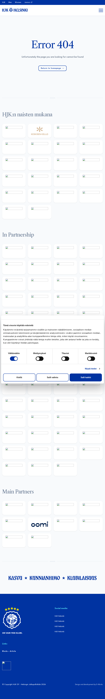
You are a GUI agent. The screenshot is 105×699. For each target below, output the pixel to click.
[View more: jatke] (91, 163)
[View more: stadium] (91, 180)
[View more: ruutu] (14, 524)
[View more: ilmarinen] (14, 420)
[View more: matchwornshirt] (91, 196)
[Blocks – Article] (6, 665)
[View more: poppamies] (14, 251)
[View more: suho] (14, 212)
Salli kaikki (86, 377)
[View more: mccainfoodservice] (14, 267)
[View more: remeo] (39, 469)
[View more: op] (39, 180)
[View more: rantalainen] (14, 131)
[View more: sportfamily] (91, 283)
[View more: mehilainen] (39, 196)
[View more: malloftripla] (91, 420)
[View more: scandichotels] (39, 212)
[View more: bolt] (65, 524)
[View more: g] (39, 300)
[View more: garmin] (65, 283)
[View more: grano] (14, 453)
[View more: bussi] (65, 196)
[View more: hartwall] (14, 196)
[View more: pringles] (65, 267)
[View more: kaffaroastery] (91, 251)
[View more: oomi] (39, 524)
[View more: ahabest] (91, 300)
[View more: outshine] (39, 283)
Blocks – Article (9, 651)
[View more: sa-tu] (14, 283)
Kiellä (19, 377)
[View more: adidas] (14, 147)
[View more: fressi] (14, 163)
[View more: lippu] (14, 300)
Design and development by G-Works (89, 684)
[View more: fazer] (65, 436)
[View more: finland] (14, 180)
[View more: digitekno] (65, 388)
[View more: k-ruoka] (39, 453)
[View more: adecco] (91, 131)
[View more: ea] (65, 453)
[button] (101, 10)
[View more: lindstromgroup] (91, 267)
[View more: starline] (91, 404)
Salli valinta (52, 377)
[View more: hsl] (39, 436)
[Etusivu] (14, 10)
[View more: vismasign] (14, 469)
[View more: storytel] (91, 147)
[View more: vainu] (39, 147)
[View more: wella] (39, 163)
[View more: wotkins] (39, 267)
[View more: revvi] (65, 131)
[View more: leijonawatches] (14, 404)
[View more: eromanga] (65, 251)
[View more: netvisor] (91, 453)
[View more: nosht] (39, 251)
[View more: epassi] (65, 163)
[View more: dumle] (91, 436)
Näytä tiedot (91, 368)
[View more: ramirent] (14, 436)
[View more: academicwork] (65, 420)
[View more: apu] (39, 404)
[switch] (39, 358)
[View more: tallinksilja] (65, 180)
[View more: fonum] (65, 147)
